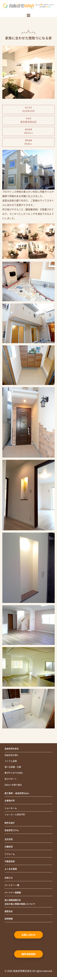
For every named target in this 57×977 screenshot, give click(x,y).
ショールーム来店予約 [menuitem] (15, 814)
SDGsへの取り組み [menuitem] (13, 785)
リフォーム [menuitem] (10, 854)
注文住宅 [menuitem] (9, 839)
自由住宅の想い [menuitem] (12, 755)
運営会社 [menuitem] (9, 911)
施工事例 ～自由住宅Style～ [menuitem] (18, 793)
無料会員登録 (28, 954)
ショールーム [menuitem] (11, 808)
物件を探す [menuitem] (10, 823)
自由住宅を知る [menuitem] (12, 749)
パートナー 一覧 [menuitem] (12, 885)
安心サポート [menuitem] (11, 779)
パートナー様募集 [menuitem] (13, 893)
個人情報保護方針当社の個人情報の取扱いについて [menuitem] (20, 902)
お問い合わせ (28, 935)
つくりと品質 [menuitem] (11, 761)
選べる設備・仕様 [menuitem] (13, 767)
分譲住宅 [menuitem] (9, 847)
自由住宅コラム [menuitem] (12, 830)
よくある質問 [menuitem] (11, 869)
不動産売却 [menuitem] (10, 861)
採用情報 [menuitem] (9, 919)
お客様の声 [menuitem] (10, 801)
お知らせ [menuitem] (9, 878)
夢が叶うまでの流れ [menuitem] (14, 773)
